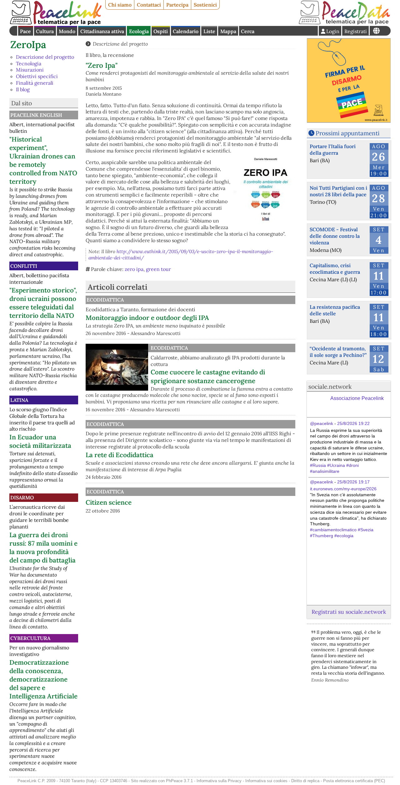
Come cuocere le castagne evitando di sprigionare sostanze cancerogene (208, 376)
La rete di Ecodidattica (119, 455)
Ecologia (139, 31)
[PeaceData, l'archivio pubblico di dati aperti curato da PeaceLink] (344, 23)
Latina (19, 400)
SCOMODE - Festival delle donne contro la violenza (335, 236)
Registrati (355, 31)
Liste (209, 31)
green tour (158, 269)
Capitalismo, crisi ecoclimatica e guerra (335, 268)
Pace (25, 31)
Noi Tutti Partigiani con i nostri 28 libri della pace (338, 191)
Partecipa (177, 5)
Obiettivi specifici (37, 76)
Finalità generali (34, 83)
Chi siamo (120, 5)
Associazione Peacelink (357, 398)
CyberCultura (30, 638)
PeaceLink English (36, 115)
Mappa (228, 31)
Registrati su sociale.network (349, 611)
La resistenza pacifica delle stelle (335, 310)
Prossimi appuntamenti (347, 133)
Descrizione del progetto (45, 57)
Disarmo (22, 497)
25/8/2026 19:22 (353, 423)
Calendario (185, 31)
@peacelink (321, 423)
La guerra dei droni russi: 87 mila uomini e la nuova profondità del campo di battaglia (43, 547)
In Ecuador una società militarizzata (40, 441)
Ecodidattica (105, 300)
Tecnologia (28, 63)
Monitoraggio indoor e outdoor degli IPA (147, 317)
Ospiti (160, 31)
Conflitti (23, 266)
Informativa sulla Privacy (219, 780)
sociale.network (330, 386)
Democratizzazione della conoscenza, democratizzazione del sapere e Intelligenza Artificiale (43, 679)
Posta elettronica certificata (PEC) (354, 780)
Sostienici (205, 5)
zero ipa (134, 269)
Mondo (67, 31)
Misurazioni (30, 70)
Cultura (45, 31)
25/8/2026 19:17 (353, 481)
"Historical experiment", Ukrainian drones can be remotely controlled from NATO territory (43, 160)
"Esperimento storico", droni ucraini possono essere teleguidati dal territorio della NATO (43, 303)
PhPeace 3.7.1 (179, 780)
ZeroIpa (28, 44)
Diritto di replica (305, 780)
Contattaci (149, 5)
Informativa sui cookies (266, 780)
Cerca (247, 31)
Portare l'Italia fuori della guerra (333, 149)
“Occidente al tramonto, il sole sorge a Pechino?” (338, 351)
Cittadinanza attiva (102, 31)
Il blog (23, 89)
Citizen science (109, 502)
